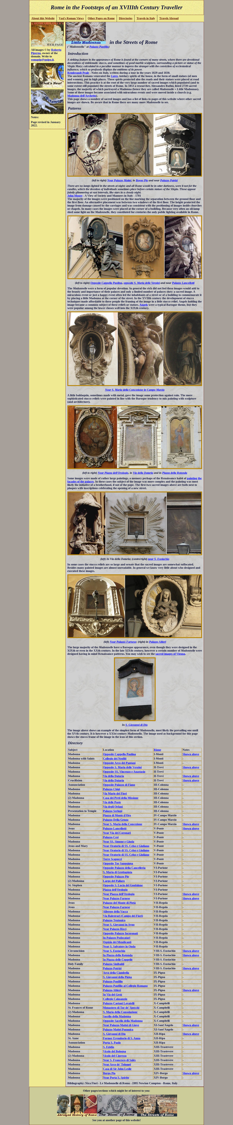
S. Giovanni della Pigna (117, 977)
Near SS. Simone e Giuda (118, 841)
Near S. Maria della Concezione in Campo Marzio (135, 389)
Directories (125, 18)
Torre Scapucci (112, 859)
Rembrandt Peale (78, 72)
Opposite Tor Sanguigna (118, 863)
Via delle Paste (112, 802)
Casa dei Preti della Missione (120, 797)
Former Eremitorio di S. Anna (121, 1038)
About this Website (43, 18)
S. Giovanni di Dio (136, 724)
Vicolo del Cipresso (115, 1055)
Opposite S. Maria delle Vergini (122, 767)
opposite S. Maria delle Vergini (142, 282)
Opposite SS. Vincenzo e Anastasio (124, 771)
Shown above (191, 754)
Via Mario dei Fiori (115, 793)
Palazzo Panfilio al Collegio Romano (125, 985)
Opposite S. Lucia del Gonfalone (123, 885)
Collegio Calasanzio (115, 998)
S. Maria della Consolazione (120, 1012)
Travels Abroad (169, 18)
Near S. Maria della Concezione (122, 824)
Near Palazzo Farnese (123, 641)
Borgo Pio (142, 180)
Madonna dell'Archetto (81, 95)
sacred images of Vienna (170, 653)
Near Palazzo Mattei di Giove (121, 1025)
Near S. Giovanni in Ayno (119, 924)
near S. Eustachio (158, 558)
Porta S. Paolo (112, 1042)
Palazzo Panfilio (99, 46)
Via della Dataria (143, 472)
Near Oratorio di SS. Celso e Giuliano (126, 845)
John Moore (74, 195)
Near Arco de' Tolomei (117, 1064)
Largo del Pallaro (114, 880)
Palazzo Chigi (111, 789)
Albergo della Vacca (115, 911)
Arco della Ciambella (116, 972)
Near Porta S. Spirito (116, 1077)
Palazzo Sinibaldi (113, 963)
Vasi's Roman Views (71, 18)
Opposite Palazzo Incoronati (120, 933)
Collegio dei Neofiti (114, 758)
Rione (157, 749)
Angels (143, 304)
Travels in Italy (146, 18)
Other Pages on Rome (101, 18)
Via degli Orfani (113, 806)
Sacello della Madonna (117, 1016)
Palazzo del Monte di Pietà (119, 902)
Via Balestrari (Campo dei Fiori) (123, 915)
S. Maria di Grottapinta (117, 872)
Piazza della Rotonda (174, 472)
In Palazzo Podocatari (116, 937)
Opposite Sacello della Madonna (123, 1020)
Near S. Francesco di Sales (119, 1060)
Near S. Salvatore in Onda (119, 946)
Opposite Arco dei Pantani (119, 762)
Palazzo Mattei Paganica (118, 1029)
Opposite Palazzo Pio (116, 876)
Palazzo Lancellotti (183, 282)
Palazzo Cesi (111, 837)
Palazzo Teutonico (114, 920)
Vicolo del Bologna (114, 1051)
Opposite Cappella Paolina (106, 282)
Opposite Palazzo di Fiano (119, 784)
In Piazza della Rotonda (118, 955)
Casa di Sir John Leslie (117, 1068)
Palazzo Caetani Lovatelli (118, 1003)
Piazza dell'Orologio (115, 889)
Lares (114, 76)
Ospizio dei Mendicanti (117, 942)
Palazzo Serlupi (112, 811)
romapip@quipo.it (42, 59)
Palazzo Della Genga (115, 819)
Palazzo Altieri (157, 641)
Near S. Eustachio (114, 950)
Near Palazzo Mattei (119, 180)
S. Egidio (108, 1047)
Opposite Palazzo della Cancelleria (124, 867)
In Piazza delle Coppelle (118, 959)
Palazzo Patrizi (169, 180)
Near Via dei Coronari (117, 832)
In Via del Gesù (112, 994)
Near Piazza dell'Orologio (113, 472)
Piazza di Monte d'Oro (117, 815)
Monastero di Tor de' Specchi (121, 1007)
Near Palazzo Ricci (114, 929)
